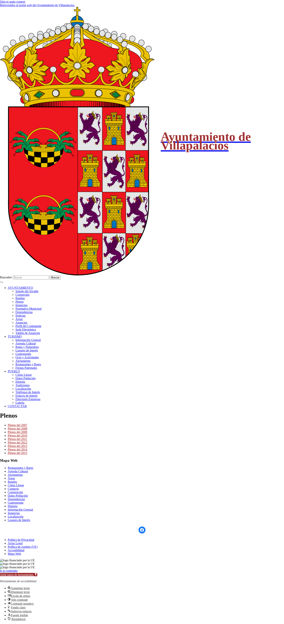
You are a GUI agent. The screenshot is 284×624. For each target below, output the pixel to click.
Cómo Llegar (23, 374)
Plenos (19, 301)
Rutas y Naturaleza (27, 347)
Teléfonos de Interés (27, 392)
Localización (23, 388)
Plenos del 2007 (17, 425)
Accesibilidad (16, 550)
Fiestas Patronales (26, 367)
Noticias (20, 315)
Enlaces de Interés (26, 395)
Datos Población (25, 378)
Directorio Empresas (27, 399)
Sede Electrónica (25, 329)
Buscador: (6, 277)
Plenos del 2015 (17, 453)
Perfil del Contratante (28, 326)
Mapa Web (14, 553)
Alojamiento (23, 360)
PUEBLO (14, 371)
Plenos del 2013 (17, 446)
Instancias (21, 305)
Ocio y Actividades (27, 357)
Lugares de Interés (26, 350)
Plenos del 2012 (17, 442)
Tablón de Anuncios (27, 333)
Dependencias (24, 312)
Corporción (22, 294)
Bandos (20, 298)
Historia (20, 381)
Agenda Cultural (25, 343)
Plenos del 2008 (17, 428)
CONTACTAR (17, 406)
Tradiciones (22, 385)
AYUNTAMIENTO (20, 287)
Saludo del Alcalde (26, 291)
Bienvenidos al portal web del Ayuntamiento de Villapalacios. (37, 5)
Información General (28, 340)
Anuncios (21, 322)
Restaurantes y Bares (28, 364)
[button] (18, 574)
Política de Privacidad (21, 539)
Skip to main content (12, 1)
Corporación (15, 492)
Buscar (55, 277)
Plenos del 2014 (17, 449)
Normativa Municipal (28, 308)
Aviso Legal (15, 543)
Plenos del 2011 (17, 439)
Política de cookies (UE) (22, 546)
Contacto (13, 488)
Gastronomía (23, 354)
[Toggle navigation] (1, 282)
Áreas (19, 319)
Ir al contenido (9, 570)
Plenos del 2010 (17, 435)
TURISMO (15, 336)
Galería (19, 402)
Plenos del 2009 (17, 432)
